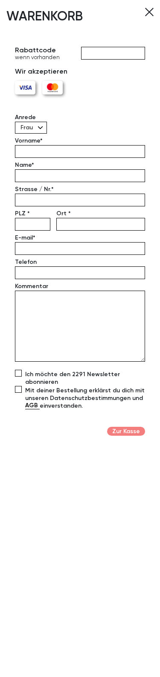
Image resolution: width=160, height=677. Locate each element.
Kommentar (31, 286)
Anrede (25, 117)
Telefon (26, 262)
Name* (24, 165)
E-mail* (25, 237)
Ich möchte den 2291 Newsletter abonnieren (72, 378)
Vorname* (29, 140)
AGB (32, 405)
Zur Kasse (126, 431)
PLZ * (22, 213)
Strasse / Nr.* (34, 189)
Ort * (63, 213)
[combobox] (31, 128)
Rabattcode (37, 53)
